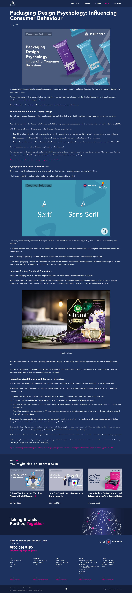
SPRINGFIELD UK (15, 580)
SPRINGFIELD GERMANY (40, 580)
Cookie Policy (23, 588)
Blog (12, 460)
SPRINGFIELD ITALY (61, 580)
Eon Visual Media (118, 589)
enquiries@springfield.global (23, 550)
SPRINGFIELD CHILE (108, 580)
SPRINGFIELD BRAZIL (85, 580)
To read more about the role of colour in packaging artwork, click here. (35, 160)
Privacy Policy (13, 588)
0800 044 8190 (21, 547)
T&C (30, 588)
